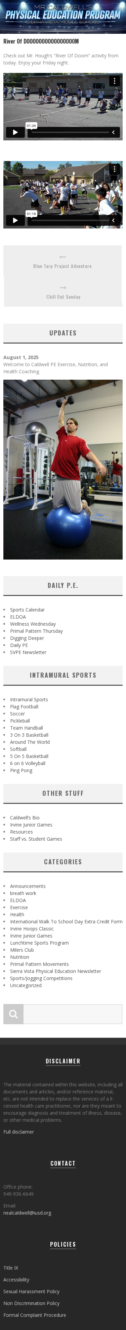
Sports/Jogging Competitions (41, 978)
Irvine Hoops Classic (32, 928)
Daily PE (19, 645)
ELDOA (18, 617)
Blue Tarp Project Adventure (62, 265)
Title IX (10, 1268)
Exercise (19, 907)
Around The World (30, 742)
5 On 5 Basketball (29, 756)
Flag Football (24, 706)
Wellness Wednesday (33, 624)
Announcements (28, 886)
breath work (23, 893)
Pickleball (20, 720)
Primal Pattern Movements (39, 964)
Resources (21, 832)
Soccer (17, 713)
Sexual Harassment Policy (31, 1291)
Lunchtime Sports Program (39, 943)
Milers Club (22, 950)
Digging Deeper (27, 638)
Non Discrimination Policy (31, 1303)
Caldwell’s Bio (25, 817)
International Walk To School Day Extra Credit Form (66, 921)
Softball (18, 749)
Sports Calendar (27, 609)
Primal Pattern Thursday (36, 631)
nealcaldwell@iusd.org (27, 1213)
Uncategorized (26, 985)
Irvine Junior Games (31, 824)
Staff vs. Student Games (36, 839)
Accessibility (16, 1279)
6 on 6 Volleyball (27, 763)
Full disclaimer (18, 1132)
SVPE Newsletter (28, 652)
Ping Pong (21, 770)
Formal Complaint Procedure (34, 1315)
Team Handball (26, 728)
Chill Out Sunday (63, 296)
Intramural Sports (29, 699)
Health (17, 914)
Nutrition (19, 957)
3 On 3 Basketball (29, 735)
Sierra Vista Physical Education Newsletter (55, 971)
